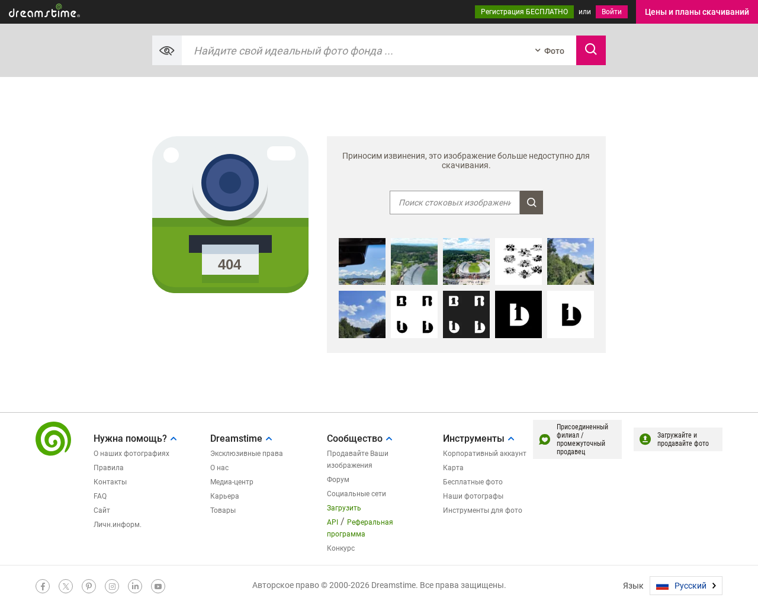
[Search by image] (167, 50)
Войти (612, 12)
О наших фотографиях (131, 453)
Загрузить (344, 508)
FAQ (100, 496)
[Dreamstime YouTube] (158, 586)
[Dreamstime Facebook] (43, 586)
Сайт (102, 510)
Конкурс (341, 548)
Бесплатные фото (473, 482)
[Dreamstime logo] (53, 439)
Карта (453, 468)
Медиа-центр (231, 482)
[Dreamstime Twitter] (66, 586)
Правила (109, 468)
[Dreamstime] (44, 10)
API (332, 522)
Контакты (110, 482)
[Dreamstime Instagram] (112, 586)
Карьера (224, 496)
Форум (338, 480)
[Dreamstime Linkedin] (135, 586)
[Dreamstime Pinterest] (89, 586)
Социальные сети (356, 494)
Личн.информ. (118, 525)
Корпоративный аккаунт (484, 453)
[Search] (591, 50)
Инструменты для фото (482, 510)
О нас (219, 468)
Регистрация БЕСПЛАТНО (524, 12)
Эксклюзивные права (246, 453)
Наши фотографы (473, 496)
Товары (223, 510)
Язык (633, 585)
